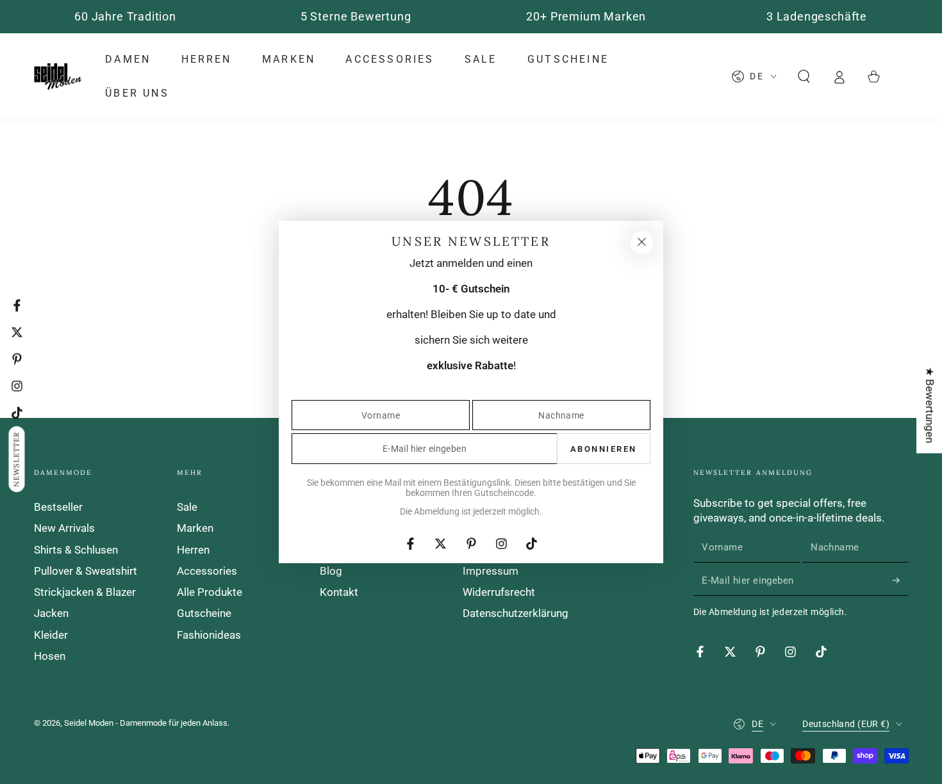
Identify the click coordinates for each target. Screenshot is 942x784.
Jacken (51, 613)
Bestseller (58, 506)
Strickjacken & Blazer (85, 592)
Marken (195, 528)
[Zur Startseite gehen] (58, 77)
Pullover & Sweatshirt (85, 570)
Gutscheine (204, 613)
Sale (187, 506)
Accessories (207, 570)
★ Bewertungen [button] (929, 405)
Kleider (51, 634)
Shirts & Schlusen (76, 549)
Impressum (490, 570)
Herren (193, 549)
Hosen (49, 656)
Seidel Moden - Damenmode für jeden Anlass (145, 723)
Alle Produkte (209, 592)
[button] (804, 76)
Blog (331, 570)
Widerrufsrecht (499, 592)
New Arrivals (64, 528)
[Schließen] (641, 242)
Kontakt (339, 592)
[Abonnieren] (900, 580)
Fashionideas (209, 634)
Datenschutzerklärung (515, 613)
